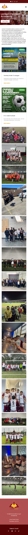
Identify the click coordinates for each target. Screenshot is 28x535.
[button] (26, 7)
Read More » (7, 83)
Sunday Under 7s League (11, 75)
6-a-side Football (9, 116)
